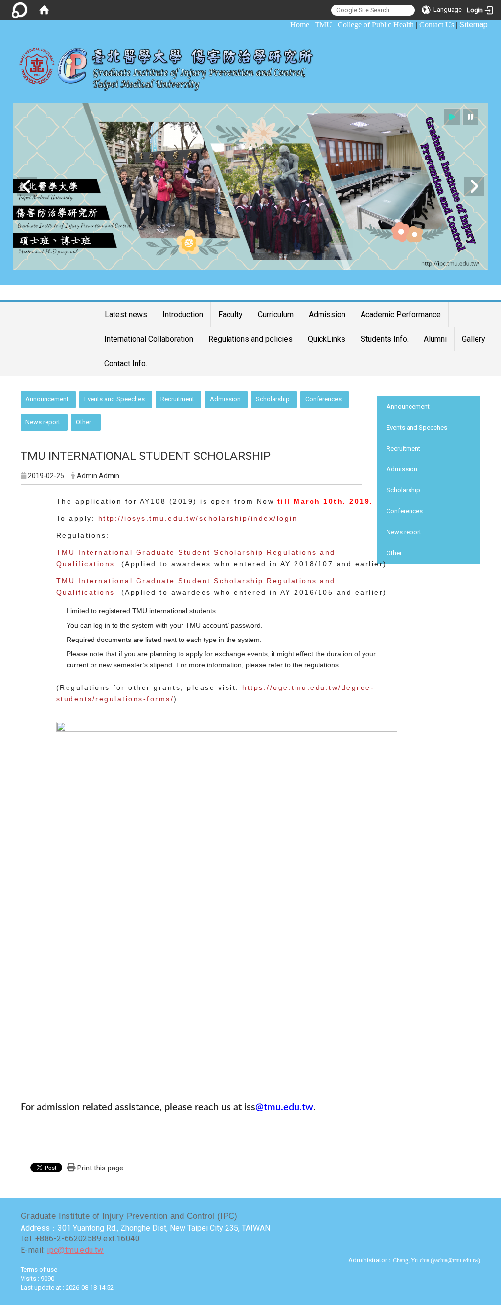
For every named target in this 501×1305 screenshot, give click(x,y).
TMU (323, 25)
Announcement (46, 399)
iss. (280, 1107)
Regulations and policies (250, 338)
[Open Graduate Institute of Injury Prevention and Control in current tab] (173, 64)
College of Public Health (376, 25)
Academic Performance (401, 314)
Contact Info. (125, 363)
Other (83, 422)
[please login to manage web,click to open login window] (19, 10)
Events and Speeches (114, 399)
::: (285, 24)
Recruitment (177, 399)
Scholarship (273, 399)
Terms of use (39, 1269)
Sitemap (473, 24)
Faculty (230, 314)
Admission (327, 314)
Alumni (435, 338)
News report (42, 422)
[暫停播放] (470, 116)
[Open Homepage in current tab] (44, 10)
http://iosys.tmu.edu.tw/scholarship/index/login (198, 518)
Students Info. (385, 338)
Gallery (473, 338)
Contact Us (436, 25)
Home (299, 25)
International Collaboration (148, 338)
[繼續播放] (452, 116)
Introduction (182, 314)
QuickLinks (326, 338)
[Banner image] (250, 186)
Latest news (126, 314)
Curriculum (276, 314)
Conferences (323, 399)
